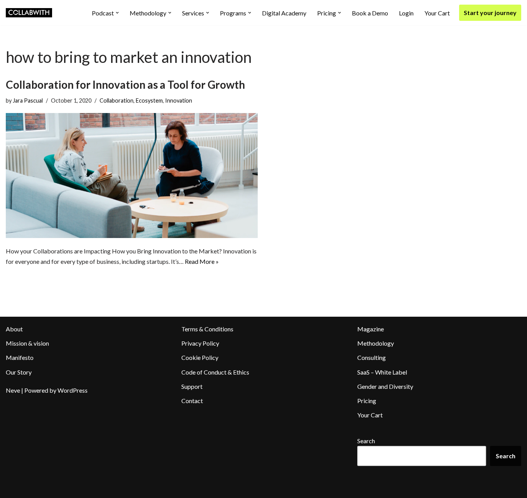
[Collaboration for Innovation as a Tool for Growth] (132, 175)
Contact (192, 400)
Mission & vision (27, 343)
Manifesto (20, 357)
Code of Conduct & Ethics (215, 372)
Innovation (178, 100)
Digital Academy (284, 13)
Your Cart (437, 13)
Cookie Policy (199, 357)
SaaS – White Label (382, 372)
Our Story (19, 372)
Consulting (371, 357)
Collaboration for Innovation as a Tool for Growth (125, 84)
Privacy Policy (200, 343)
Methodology (375, 343)
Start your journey (490, 12)
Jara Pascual (28, 100)
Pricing (366, 400)
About (14, 329)
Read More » (202, 261)
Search (366, 440)
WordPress (72, 390)
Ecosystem (149, 100)
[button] (117, 12)
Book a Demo (370, 13)
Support (192, 386)
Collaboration (116, 100)
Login (406, 13)
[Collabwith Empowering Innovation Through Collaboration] (29, 12)
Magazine (370, 329)
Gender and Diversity (385, 386)
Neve (13, 390)
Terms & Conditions (207, 329)
